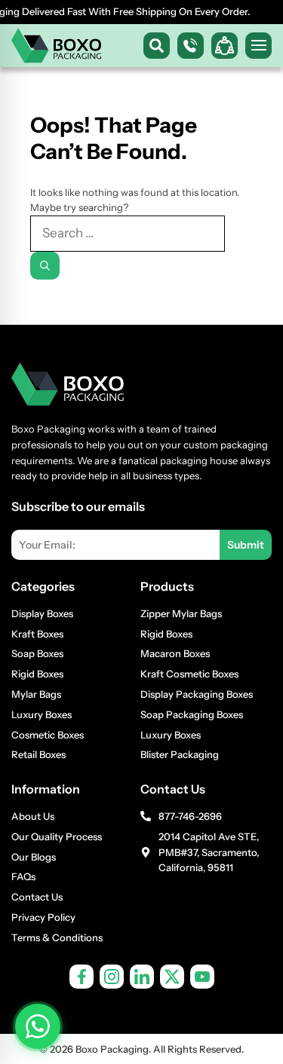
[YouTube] (202, 977)
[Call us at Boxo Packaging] (190, 45)
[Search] (45, 266)
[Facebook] (81, 977)
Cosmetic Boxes (47, 735)
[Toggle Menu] (258, 45)
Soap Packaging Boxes (191, 714)
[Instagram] (112, 977)
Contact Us (37, 897)
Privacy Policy (43, 917)
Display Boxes (42, 613)
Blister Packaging (179, 754)
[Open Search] (156, 45)
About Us (32, 816)
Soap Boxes (37, 653)
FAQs (23, 876)
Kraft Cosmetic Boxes (189, 674)
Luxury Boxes (41, 714)
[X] (172, 977)
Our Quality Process (56, 836)
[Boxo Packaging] (56, 45)
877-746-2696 (190, 816)
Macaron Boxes (175, 653)
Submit (245, 545)
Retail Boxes (38, 754)
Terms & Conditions (57, 937)
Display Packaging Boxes (196, 694)
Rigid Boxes (37, 674)
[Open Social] (224, 45)
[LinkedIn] (142, 977)
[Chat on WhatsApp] (37, 1026)
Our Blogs (33, 857)
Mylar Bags (36, 694)
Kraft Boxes (37, 634)
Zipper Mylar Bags (181, 613)
